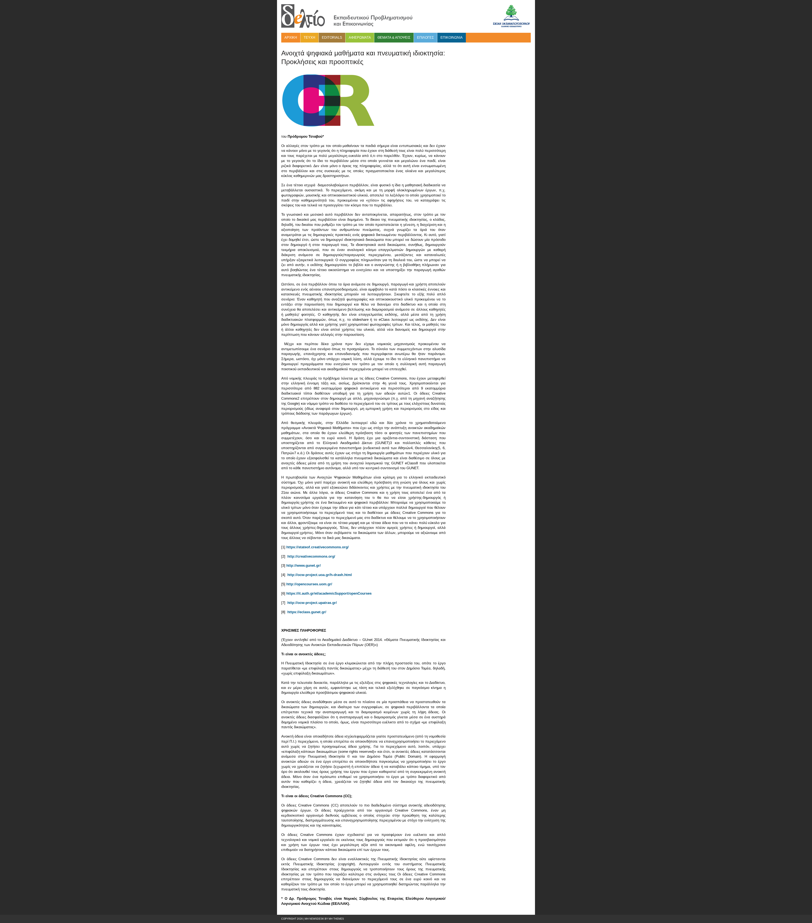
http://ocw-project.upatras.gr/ (312, 603)
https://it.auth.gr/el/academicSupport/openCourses (329, 593)
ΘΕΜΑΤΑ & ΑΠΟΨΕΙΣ (393, 37)
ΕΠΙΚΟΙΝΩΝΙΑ (451, 37)
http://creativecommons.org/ (311, 556)
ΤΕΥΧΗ (309, 37)
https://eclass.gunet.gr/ (306, 612)
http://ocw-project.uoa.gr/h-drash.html (319, 575)
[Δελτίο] (406, 16)
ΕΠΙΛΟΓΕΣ (425, 37)
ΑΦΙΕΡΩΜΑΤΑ (360, 37)
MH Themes (336, 918)
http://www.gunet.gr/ (303, 566)
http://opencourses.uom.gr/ (309, 584)
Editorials (332, 37)
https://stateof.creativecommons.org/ (317, 547)
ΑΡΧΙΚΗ (290, 37)
